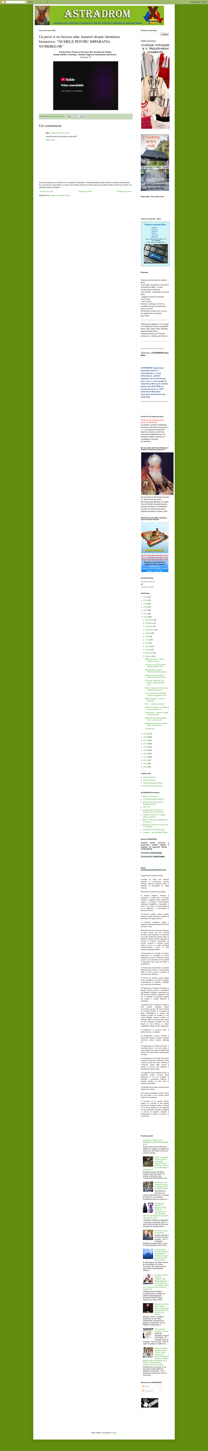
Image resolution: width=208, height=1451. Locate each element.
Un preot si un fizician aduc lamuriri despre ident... (155, 666)
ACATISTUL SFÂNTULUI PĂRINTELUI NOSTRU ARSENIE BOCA (155, 1142)
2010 (145, 764)
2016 (145, 744)
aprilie (148, 646)
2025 (145, 600)
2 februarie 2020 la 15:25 (60, 133)
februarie (149, 653)
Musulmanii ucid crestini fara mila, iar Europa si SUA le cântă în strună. (161, 1185)
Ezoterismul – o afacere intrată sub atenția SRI (156, 714)
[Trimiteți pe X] (79, 116)
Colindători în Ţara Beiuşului (154, 830)
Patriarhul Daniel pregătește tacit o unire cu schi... (156, 719)
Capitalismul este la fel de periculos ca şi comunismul (153, 811)
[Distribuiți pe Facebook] (81, 116)
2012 (145, 757)
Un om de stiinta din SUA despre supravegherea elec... (155, 683)
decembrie (149, 620)
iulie (147, 636)
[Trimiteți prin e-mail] (73, 116)
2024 (145, 604)
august (148, 633)
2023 (145, 607)
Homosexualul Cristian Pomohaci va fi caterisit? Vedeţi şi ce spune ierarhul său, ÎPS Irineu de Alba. (162, 1255)
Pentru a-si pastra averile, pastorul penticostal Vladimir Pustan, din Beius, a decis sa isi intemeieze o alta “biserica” (156, 1163)
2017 (145, 740)
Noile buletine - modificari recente (161, 1330)
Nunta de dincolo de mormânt (161, 1232)
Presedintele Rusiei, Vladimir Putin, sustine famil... (156, 724)
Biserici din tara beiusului (152, 786)
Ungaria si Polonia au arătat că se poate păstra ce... (157, 708)
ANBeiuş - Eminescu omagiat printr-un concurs (154, 816)
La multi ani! (149, 729)
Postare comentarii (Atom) (60, 195)
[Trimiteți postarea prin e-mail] (69, 116)
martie (148, 650)
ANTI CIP (146, 807)
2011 (145, 760)
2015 (145, 747)
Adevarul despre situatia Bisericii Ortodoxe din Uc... (156, 676)
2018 (145, 737)
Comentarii (148, 1391)
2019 (145, 734)
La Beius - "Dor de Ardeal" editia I (155, 832)
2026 (145, 597)
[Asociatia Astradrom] (142, 584)
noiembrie (149, 623)
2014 (145, 750)
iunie (147, 640)
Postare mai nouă (46, 191)
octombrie (149, 626)
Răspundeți (50, 140)
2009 (145, 767)
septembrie (149, 630)
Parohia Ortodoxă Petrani (152, 783)
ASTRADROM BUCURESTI (153, 799)
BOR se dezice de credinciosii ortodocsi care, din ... (156, 689)
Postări (147, 1387)
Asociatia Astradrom (148, 581)
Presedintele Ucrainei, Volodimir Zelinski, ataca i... (156, 671)
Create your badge (147, 587)
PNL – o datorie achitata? (155, 704)
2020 (145, 617)
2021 (145, 614)
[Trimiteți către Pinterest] (84, 116)
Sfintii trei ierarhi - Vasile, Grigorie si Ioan (154, 660)
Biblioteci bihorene (150, 796)
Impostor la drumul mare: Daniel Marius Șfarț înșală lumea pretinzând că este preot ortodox (162, 1309)
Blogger (113, 1433)
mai (147, 643)
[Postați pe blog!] (76, 116)
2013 (145, 754)
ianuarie (148, 656)
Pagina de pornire (85, 191)
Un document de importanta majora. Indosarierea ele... (156, 694)
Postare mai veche (124, 191)
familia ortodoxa (149, 777)
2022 (145, 610)
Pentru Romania (149, 780)
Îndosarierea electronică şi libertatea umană (153, 803)
